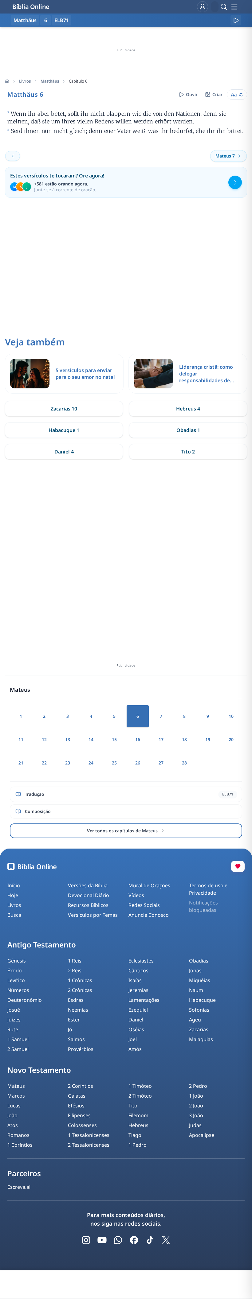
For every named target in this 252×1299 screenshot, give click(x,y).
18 (184, 739)
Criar (217, 94)
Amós (135, 1049)
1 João (196, 1095)
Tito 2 (188, 451)
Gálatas (76, 1095)
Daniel (135, 1019)
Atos (12, 1125)
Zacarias (198, 1029)
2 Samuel (18, 1049)
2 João (196, 1105)
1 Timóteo (140, 1086)
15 (114, 739)
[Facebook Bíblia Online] (134, 1240)
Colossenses (82, 1125)
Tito (132, 1105)
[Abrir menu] (234, 6)
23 (67, 763)
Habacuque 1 (64, 430)
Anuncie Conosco (148, 915)
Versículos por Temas (93, 915)
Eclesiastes (141, 960)
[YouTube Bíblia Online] (102, 1240)
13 (67, 739)
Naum (196, 990)
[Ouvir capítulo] (235, 20)
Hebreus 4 (188, 408)
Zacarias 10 (64, 408)
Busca (14, 915)
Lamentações (143, 1000)
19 (207, 739)
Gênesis (16, 960)
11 (20, 739)
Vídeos (136, 895)
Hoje (12, 895)
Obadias (198, 960)
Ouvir (192, 94)
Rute (12, 1029)
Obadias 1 (188, 430)
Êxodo (14, 970)
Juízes (14, 1019)
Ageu (195, 1019)
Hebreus (138, 1125)
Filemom (138, 1115)
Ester (74, 1019)
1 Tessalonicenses (88, 1135)
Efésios (76, 1105)
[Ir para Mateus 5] (12, 156)
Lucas (14, 1105)
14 (91, 739)
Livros (25, 81)
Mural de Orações (149, 885)
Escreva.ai (18, 1187)
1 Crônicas (80, 980)
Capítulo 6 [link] (78, 81)
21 (20, 763)
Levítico (16, 980)
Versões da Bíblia (88, 885)
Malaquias (201, 1039)
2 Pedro (198, 1086)
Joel (132, 1039)
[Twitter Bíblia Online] (166, 1240)
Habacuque (202, 1000)
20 (231, 739)
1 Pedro (137, 1144)
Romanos (18, 1135)
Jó (70, 1029)
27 (161, 763)
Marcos (16, 1095)
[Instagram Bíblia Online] (86, 1240)
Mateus (16, 1086)
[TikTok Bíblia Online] (150, 1240)
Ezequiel (138, 1009)
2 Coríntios (80, 1086)
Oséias (136, 1029)
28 (184, 763)
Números (18, 990)
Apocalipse (201, 1135)
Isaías (135, 980)
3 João (196, 1115)
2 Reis (74, 970)
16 (137, 739)
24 (91, 763)
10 (231, 716)
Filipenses (79, 1115)
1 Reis (74, 960)
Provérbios (80, 1049)
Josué (13, 1009)
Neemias (78, 1009)
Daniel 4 (64, 451)
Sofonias (199, 1009)
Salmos (76, 1039)
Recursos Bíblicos (88, 905)
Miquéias (199, 980)
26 (137, 763)
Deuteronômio (24, 1000)
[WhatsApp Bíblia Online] (118, 1240)
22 (44, 763)
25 (114, 763)
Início (13, 885)
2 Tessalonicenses (88, 1144)
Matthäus (50, 81)
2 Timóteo (140, 1095)
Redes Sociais (144, 905)
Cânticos (138, 970)
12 (44, 739)
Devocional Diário (88, 895)
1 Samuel (18, 1039)
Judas (195, 1125)
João (12, 1115)
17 (161, 739)
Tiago (134, 1135)
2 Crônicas (80, 990)
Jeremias (138, 990)
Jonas (195, 970)
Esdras (76, 1000)
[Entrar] (202, 6)
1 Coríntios (20, 1144)
